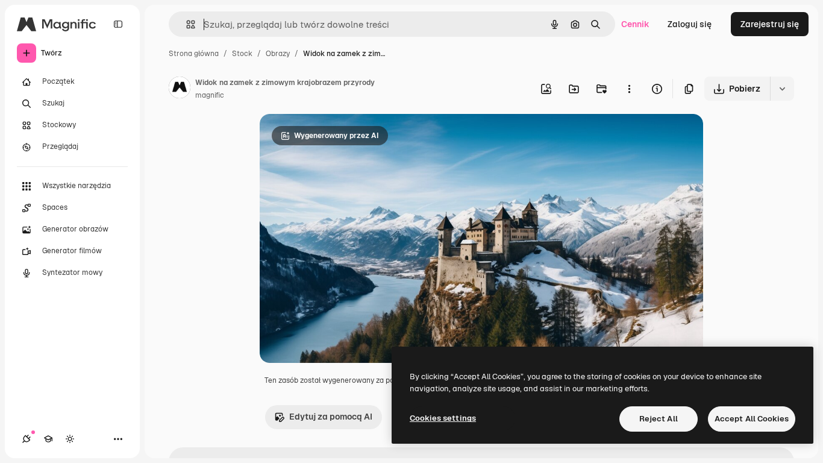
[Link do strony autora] (179, 89)
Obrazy (278, 53)
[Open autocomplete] (185, 24)
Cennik (635, 24)
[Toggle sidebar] (118, 24)
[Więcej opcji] (629, 89)
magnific (209, 95)
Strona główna (194, 53)
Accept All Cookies (752, 419)
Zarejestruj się (769, 24)
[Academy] (48, 439)
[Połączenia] (26, 439)
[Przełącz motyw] (70, 439)
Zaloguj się (690, 24)
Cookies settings (443, 418)
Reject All (658, 419)
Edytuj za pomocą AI (330, 416)
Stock (242, 53)
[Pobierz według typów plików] (782, 89)
